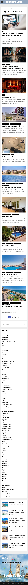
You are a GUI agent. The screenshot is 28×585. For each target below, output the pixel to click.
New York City (5, 446)
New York (4, 443)
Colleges (4, 365)
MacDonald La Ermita (9, 274)
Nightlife (4, 450)
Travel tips (8, 64)
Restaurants (5, 457)
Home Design (5, 396)
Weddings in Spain (6, 496)
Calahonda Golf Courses (8, 361)
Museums (4, 441)
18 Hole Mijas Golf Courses (9, 335)
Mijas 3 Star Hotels (9, 243)
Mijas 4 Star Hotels (18, 183)
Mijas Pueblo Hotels (10, 154)
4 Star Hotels (5, 339)
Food (3, 382)
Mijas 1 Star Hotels (6, 420)
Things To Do (5, 465)
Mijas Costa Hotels (6, 304)
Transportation (6, 485)
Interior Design (6, 406)
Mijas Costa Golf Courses (8, 430)
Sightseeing (5, 461)
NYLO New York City (8, 97)
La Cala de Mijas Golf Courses (9, 409)
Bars (3, 352)
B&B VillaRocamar (8, 245)
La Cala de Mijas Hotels (10, 183)
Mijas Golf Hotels (6, 185)
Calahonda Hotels (6, 363)
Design (4, 374)
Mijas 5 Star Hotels (6, 428)
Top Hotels (4, 474)
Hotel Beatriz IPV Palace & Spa (12, 306)
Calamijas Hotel (7, 216)
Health (3, 391)
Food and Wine (6, 385)
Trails (3, 483)
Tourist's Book (14, 2)
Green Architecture (6, 389)
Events (3, 380)
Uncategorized (6, 493)
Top (3, 467)
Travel (4, 64)
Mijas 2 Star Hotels (6, 422)
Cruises (4, 369)
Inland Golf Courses (7, 404)
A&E (3, 343)
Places (4, 31)
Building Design (6, 356)
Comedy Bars (5, 367)
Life (3, 415)
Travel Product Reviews (8, 489)
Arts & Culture (5, 348)
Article (3, 345)
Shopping (4, 459)
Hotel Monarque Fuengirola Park (13, 126)
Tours (3, 480)
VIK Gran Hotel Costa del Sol (11, 187)
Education (4, 376)
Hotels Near (5, 402)
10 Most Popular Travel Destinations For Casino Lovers (12, 67)
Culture (4, 372)
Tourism (4, 478)
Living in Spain (5, 417)
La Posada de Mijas (8, 157)
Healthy (4, 393)
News (3, 448)
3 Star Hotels (5, 337)
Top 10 (3, 470)
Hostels (4, 154)
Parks (3, 452)
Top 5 (3, 472)
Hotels (4, 183)
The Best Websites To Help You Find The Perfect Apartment (12, 34)
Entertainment (5, 378)
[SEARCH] (24, 324)
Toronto (4, 476)
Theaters (4, 463)
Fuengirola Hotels (6, 302)
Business (4, 359)
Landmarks (5, 413)
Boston (4, 354)
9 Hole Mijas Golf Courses (8, 341)
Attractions (5, 350)
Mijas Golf (4, 435)
